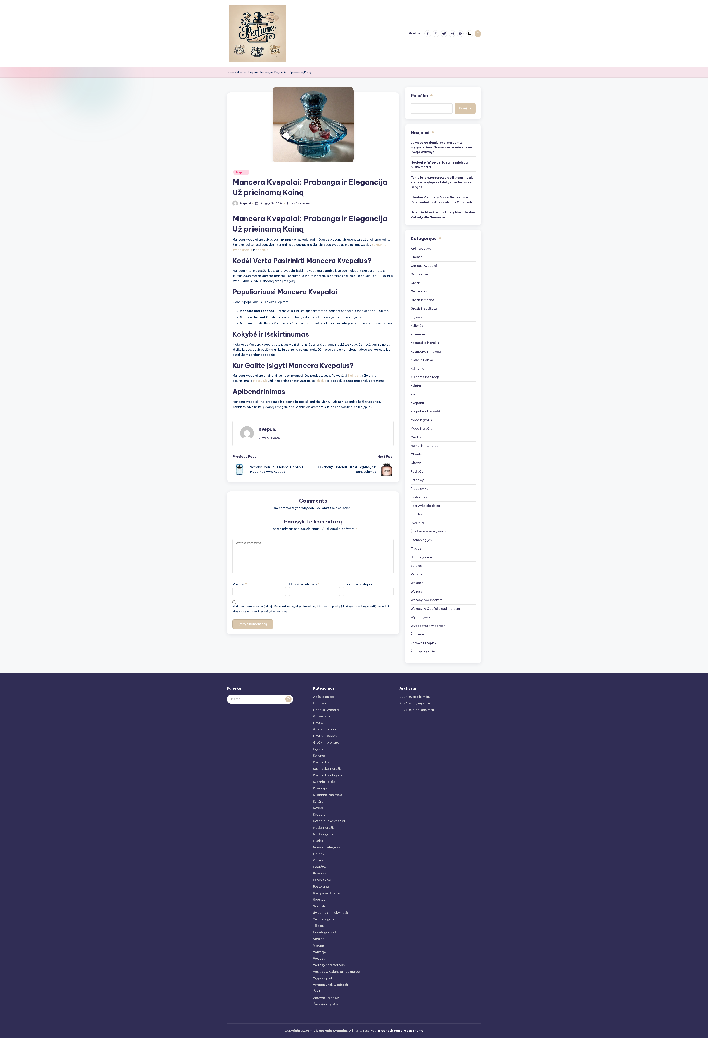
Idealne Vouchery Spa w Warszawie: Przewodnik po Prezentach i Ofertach (441, 199)
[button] (269, 438)
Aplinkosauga (421, 249)
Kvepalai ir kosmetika (426, 411)
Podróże (417, 471)
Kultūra (416, 386)
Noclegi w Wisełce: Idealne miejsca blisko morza (439, 164)
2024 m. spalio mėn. (414, 697)
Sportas (417, 514)
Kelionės (417, 326)
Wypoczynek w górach (428, 626)
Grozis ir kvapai (422, 291)
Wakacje (417, 583)
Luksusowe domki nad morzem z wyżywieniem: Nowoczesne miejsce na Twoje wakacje (441, 147)
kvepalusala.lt (242, 250)
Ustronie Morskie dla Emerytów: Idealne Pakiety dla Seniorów (443, 214)
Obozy (416, 463)
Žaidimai (417, 634)
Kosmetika (418, 334)
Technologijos (421, 540)
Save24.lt (379, 245)
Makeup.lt (260, 381)
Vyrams (416, 574)
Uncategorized (422, 557)
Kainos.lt (354, 375)
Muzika (416, 437)
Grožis (415, 283)
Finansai (417, 257)
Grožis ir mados (422, 300)
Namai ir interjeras (424, 446)
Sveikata (417, 523)
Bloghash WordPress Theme (400, 1031)
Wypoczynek (420, 617)
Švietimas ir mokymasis (428, 531)
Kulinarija (417, 369)
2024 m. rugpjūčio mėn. (417, 710)
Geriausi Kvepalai (424, 266)
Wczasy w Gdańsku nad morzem (435, 609)
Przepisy (417, 480)
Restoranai (419, 497)
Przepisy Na (420, 489)
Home (230, 72)
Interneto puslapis (357, 584)
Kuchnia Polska (422, 360)
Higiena (416, 317)
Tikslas (416, 548)
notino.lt (262, 250)
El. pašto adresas (304, 584)
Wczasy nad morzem (426, 600)
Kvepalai (241, 172)
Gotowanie (419, 274)
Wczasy (417, 591)
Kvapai (416, 394)
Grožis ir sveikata (424, 308)
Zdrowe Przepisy (423, 643)
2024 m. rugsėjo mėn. (415, 703)
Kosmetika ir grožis (425, 343)
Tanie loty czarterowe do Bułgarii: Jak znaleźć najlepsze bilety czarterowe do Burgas (442, 182)
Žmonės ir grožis (423, 651)
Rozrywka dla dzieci (426, 506)
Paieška (419, 95)
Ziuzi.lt (321, 381)
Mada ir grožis (421, 420)
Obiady (416, 454)
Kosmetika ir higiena (426, 351)
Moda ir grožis (421, 428)
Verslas (416, 566)
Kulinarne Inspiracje (425, 377)
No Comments (301, 203)
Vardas (239, 584)
